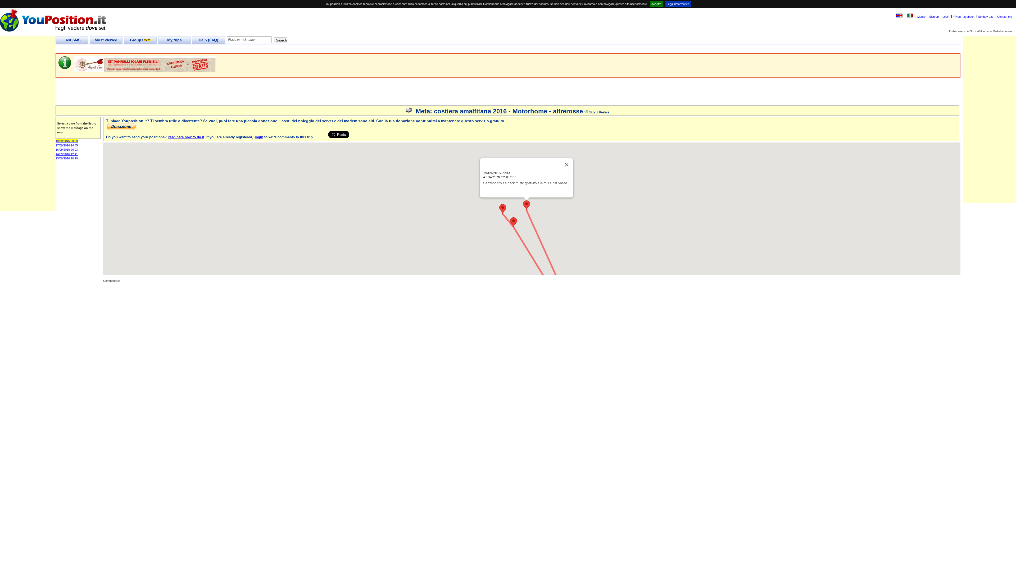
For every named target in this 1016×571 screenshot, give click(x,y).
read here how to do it (186, 137)
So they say (986, 16)
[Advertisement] (152, 49)
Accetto (656, 4)
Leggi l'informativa (677, 4)
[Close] (566, 164)
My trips (174, 40)
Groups (136, 40)
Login (945, 16)
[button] (526, 205)
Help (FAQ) (208, 40)
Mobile (921, 16)
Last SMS (72, 40)
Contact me (1004, 16)
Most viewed (106, 40)
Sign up (934, 16)
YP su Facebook (963, 16)
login (259, 137)
